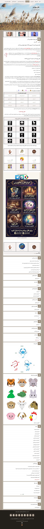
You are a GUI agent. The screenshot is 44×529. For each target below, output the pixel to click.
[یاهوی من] (33, 515)
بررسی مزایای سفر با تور (35, 471)
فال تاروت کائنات (36, 436)
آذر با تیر (34, 99)
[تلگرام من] (30, 515)
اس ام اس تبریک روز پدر (35, 265)
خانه (39, 1)
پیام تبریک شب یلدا (36, 492)
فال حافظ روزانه (10, 161)
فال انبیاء (34, 161)
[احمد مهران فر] (34, 34)
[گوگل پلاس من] (16, 515)
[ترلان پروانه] (22, 34)
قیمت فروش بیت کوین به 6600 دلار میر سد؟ (33, 475)
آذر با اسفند (10, 105)
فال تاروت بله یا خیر (36, 457)
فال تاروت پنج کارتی (36, 444)
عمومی (35, 253)
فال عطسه (37, 500)
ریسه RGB (37, 338)
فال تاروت (31, 1)
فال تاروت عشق (37, 453)
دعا (38, 318)
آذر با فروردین (34, 95)
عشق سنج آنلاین (36, 331)
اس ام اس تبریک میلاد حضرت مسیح (34, 272)
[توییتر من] (19, 515)
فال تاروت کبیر (37, 431)
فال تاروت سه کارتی (36, 440)
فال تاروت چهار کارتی (36, 442)
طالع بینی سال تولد (36, 423)
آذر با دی (34, 105)
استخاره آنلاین (14, 1)
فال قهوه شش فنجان (36, 296)
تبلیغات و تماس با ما (7, 1)
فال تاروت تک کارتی (36, 438)
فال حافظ (36, 1)
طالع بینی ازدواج (37, 309)
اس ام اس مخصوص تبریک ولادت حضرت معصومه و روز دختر (30, 263)
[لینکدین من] (11, 515)
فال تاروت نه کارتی (36, 449)
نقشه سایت (18, 521)
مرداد (21, 90)
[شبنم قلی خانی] (9, 34)
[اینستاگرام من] (25, 515)
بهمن (17, 90)
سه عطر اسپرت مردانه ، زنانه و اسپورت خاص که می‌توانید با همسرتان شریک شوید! (27, 468)
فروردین (28, 90)
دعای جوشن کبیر (36, 316)
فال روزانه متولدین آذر (32, 39)
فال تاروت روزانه (36, 429)
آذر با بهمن (22, 105)
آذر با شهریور (10, 99)
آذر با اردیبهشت (22, 95)
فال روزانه (27, 1)
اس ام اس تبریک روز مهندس (35, 269)
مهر (24, 90)
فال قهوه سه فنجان (36, 294)
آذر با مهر (34, 102)
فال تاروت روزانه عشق (36, 455)
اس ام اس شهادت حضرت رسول (34, 261)
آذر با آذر (10, 102)
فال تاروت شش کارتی (36, 447)
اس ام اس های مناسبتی (21, 1)
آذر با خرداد (10, 95)
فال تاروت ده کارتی (36, 451)
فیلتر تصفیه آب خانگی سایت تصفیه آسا (33, 466)
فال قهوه (38, 291)
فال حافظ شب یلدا (36, 490)
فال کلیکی (37, 324)
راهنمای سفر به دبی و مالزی (35, 473)
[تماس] (22, 515)
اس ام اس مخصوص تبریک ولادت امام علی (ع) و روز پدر (31, 267)
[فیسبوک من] (28, 515)
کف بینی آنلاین (37, 302)
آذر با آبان (22, 102)
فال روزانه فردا (37, 507)
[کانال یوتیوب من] (14, 515)
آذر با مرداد (22, 99)
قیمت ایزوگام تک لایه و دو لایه (35, 477)
